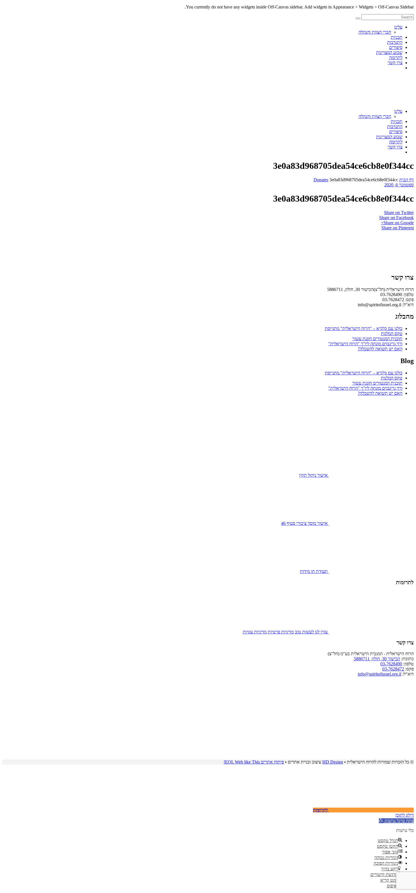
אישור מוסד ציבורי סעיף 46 (305, 523)
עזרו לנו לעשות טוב (312, 631)
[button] (396, 820)
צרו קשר (395, 62)
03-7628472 (393, 668)
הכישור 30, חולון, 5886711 (377, 658)
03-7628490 (391, 663)
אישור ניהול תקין (314, 475)
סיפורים (395, 47)
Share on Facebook (396, 217)
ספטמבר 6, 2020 (399, 184)
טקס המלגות (391, 333)
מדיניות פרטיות (281, 631)
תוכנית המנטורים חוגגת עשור (377, 338)
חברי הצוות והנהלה (375, 32)
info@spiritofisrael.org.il (379, 674)
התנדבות (394, 42)
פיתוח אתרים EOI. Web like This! (254, 762)
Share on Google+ (397, 222)
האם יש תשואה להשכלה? (380, 348)
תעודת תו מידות (314, 571)
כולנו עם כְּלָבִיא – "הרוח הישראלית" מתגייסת (363, 328)
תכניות (396, 37)
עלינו (398, 27)
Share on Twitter (399, 212)
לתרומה (395, 57)
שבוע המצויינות (389, 52)
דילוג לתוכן (404, 815)
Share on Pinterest (397, 227)
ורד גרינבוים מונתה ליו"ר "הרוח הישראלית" (365, 343)
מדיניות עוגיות (255, 631)
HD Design (332, 762)
